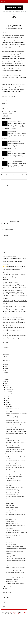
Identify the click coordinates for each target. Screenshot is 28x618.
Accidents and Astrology (11, 462)
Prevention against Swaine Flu (13, 410)
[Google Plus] (13, 17)
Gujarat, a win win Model (11, 435)
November (8, 389)
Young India (8, 469)
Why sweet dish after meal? (12, 445)
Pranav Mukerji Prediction (12, 509)
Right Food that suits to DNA (12, 440)
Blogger (17, 221)
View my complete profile (7, 229)
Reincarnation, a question (12, 579)
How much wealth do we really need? (14, 487)
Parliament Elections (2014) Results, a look (16, 433)
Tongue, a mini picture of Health (13, 465)
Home (14, 174)
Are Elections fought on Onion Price (14, 476)
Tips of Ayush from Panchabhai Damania (12, 317)
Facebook (11, 111)
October (8, 391)
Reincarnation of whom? (11, 581)
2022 (5, 372)
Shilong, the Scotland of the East (13, 570)
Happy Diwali (9, 483)
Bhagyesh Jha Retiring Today (12, 408)
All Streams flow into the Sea (12, 494)
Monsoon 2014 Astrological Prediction (15, 429)
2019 (5, 378)
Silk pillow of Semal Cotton (9, 256)
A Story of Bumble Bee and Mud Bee (14, 539)
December (8, 387)
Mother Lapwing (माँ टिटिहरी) (14, 121)
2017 (5, 381)
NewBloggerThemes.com (18, 613)
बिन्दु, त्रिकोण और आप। (12, 131)
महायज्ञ (9, 151)
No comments (19, 28)
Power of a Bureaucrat (11, 437)
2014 (5, 588)
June (7, 398)
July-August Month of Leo (12, 427)
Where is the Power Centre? (12, 492)
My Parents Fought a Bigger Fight (14, 424)
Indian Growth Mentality (11, 473)
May (7, 400)
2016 (5, 383)
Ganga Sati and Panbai (8, 325)
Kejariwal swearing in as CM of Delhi (14, 471)
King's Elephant (9, 528)
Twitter (16, 111)
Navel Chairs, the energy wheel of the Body (16, 460)
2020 (5, 376)
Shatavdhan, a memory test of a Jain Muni (15, 449)
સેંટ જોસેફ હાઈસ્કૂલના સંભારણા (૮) (10, 282)
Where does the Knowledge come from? (15, 542)
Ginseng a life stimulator (11, 516)
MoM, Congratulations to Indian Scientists (15, 467)
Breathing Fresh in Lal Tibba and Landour (15, 558)
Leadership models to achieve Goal (14, 474)
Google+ (22, 111)
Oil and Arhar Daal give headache (14, 451)
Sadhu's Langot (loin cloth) (12, 523)
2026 (5, 364)
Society (5, 356)
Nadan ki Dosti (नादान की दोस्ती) (12, 491)
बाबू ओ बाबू (7, 438)
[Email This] (3, 115)
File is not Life (9, 411)
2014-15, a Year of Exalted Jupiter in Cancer (16, 431)
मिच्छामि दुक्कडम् (6, 264)
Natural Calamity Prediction (12, 507)
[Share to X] (6, 115)
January (8, 586)
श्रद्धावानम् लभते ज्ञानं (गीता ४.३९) (14, 141)
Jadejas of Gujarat (7, 333)
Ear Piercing (6, 272)
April (7, 402)
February (8, 406)
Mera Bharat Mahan (10, 500)
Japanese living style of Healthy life (14, 453)
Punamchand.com (14, 8)
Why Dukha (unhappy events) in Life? (14, 546)
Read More (13, 128)
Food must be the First (11, 562)
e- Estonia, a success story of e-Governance (16, 560)
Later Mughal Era (10, 503)
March (7, 404)
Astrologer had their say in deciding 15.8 (15, 514)
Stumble (5, 113)
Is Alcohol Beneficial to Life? (12, 489)
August (7, 395)
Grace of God (9, 541)
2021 (5, 374)
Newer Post (4, 174)
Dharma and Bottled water (12, 455)
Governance (6, 354)
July (7, 396)
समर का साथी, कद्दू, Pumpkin (11, 519)
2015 (5, 385)
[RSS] (15, 17)
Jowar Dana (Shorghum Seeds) (13, 530)
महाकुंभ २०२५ (5, 298)
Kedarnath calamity (10, 501)
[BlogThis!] (4, 115)
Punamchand (6, 227)
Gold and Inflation (10, 478)
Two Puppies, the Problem (12, 420)
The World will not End (11, 544)
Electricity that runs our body (13, 447)
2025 (5, 366)
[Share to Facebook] (7, 115)
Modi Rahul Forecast (10, 505)
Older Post (24, 174)
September (8, 393)
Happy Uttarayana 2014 (11, 463)
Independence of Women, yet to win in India (16, 422)
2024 (5, 368)
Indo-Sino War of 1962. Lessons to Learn (15, 576)
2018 (5, 379)
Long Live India (9, 485)
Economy (5, 352)
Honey (7, 518)
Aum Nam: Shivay (10, 521)
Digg (11, 113)
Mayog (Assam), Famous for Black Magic (12, 290)
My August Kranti (14, 25)
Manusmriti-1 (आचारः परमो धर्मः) (15, 161)
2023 (5, 370)
